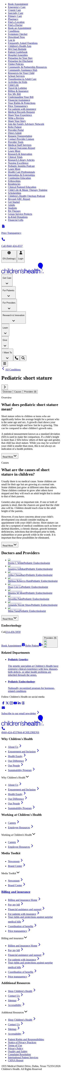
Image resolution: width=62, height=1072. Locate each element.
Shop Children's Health (20, 991)
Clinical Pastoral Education (22, 187)
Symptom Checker (17, 34)
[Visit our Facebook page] (3, 704)
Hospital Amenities (18, 55)
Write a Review (16, 118)
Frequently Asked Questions (23, 43)
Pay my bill (14, 904)
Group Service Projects (20, 214)
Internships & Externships (21, 175)
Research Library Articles (21, 160)
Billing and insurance (15, 892)
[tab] (7, 391)
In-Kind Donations (18, 217)
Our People (14, 765)
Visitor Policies (16, 64)
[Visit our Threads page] (23, 704)
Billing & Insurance (18, 91)
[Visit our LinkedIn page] (19, 704)
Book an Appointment (19, 28)
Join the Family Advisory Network (26, 124)
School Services (16, 76)
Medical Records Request (21, 112)
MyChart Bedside (17, 49)
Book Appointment (18, 4)
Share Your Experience (20, 115)
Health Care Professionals (21, 172)
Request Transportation (20, 136)
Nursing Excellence (18, 163)
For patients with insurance (22, 109)
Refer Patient (14, 127)
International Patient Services (23, 1057)
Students (12, 208)
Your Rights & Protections (21, 103)
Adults (11, 205)
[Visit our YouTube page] (15, 704)
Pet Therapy (14, 211)
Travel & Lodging (17, 88)
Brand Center (15, 866)
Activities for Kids (17, 82)
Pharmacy (13, 19)
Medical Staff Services (19, 145)
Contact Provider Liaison (21, 139)
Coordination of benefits (20, 926)
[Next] (4, 387)
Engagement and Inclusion (22, 751)
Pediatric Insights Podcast (21, 166)
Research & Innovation (20, 154)
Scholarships (14, 193)
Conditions (13, 31)
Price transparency (17, 931)
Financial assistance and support (24, 909)
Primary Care (15, 16)
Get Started (14, 202)
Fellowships (14, 181)
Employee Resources (19, 827)
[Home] (31, 268)
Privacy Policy (15, 1048)
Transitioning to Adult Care (22, 79)
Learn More (14, 151)
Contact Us (14, 995)
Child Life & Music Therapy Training (27, 190)
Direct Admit (14, 133)
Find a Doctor (15, 25)
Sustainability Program (20, 770)
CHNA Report (15, 1060)
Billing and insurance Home (22, 900)
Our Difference (16, 760)
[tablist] (31, 391)
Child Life (13, 85)
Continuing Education (19, 178)
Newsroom (14, 861)
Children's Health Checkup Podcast (26, 196)
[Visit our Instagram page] (11, 704)
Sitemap (12, 1000)
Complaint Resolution (19, 1054)
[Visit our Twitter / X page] (7, 704)
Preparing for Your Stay (20, 58)
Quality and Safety (17, 1051)
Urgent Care (14, 10)
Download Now (16, 37)
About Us (13, 746)
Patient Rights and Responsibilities (26, 1039)
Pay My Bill (14, 94)
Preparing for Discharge (20, 61)
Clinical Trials (15, 157)
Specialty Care (15, 13)
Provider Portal (16, 130)
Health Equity (15, 756)
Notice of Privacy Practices (22, 1042)
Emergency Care (16, 7)
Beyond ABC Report (19, 199)
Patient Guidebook (17, 52)
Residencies (14, 184)
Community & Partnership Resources (27, 67)
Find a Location (16, 22)
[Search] (23, 358)
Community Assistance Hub (22, 70)
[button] (31, 776)
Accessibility (14, 1005)
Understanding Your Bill (20, 97)
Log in (11, 40)
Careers (12, 822)
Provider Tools (15, 142)
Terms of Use (15, 1045)
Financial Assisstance (19, 100)
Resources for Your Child (21, 73)
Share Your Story (17, 121)
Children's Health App (19, 46)
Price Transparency (18, 106)
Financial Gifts (15, 220)
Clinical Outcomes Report (21, 148)
